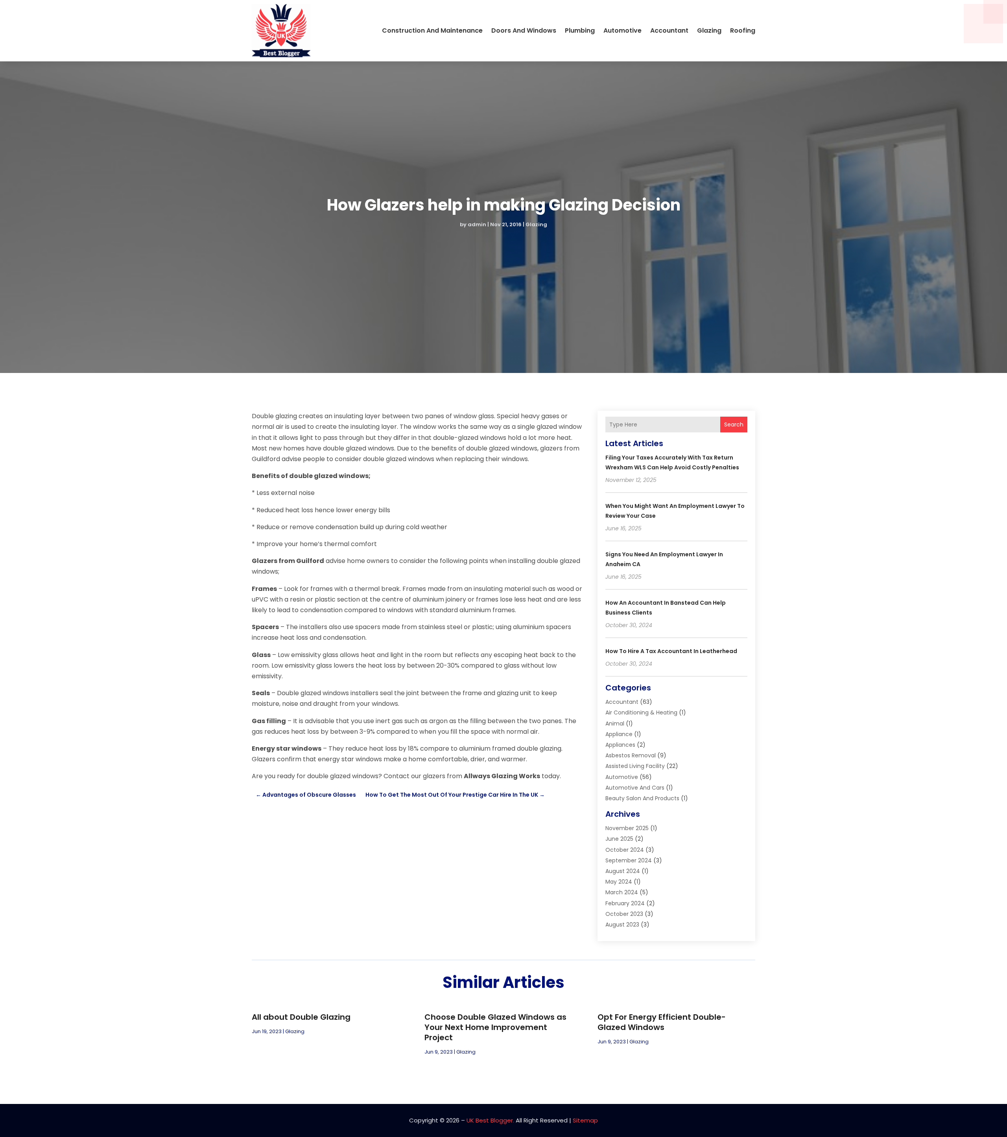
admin (477, 224)
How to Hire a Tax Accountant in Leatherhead (671, 651)
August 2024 (622, 871)
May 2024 (618, 882)
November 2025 (627, 828)
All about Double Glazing (301, 1017)
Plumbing (580, 30)
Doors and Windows (523, 30)
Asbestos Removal (630, 755)
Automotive (622, 30)
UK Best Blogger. (490, 1120)
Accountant (669, 30)
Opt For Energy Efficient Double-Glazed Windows (662, 1022)
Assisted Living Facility (635, 766)
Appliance (619, 734)
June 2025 (619, 839)
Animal (614, 723)
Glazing (709, 30)
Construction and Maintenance (432, 30)
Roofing (742, 30)
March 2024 (621, 892)
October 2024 (624, 850)
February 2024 (625, 903)
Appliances (620, 745)
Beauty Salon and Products (642, 798)
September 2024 (628, 860)
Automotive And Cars (634, 788)
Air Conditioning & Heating (641, 712)
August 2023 (622, 924)
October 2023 (624, 914)
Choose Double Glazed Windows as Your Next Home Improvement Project (495, 1027)
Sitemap (585, 1120)
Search (733, 424)
